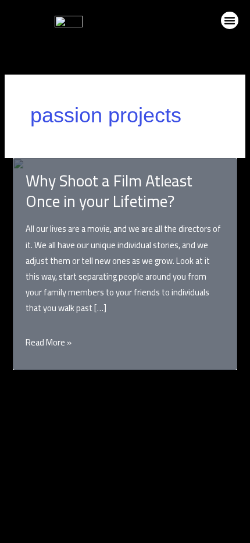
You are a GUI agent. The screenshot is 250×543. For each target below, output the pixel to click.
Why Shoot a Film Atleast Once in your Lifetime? (109, 191)
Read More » (49, 342)
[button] (229, 20)
